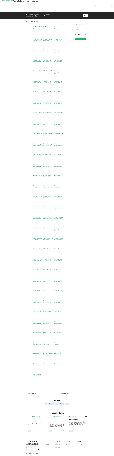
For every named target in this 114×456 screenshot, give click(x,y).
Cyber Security (51, 403)
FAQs (67, 446)
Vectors (37, 1)
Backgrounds (57, 444)
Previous (85, 416)
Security (67, 403)
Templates (33, 1)
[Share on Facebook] (82, 15)
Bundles (47, 444)
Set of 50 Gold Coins (52, 419)
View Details (43, 430)
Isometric (36, 16)
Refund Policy (68, 444)
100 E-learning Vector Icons (33, 419)
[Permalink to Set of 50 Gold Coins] (57, 416)
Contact (78, 446)
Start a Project (79, 444)
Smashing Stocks (17, 0)
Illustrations (28, 1)
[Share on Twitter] (83, 15)
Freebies (47, 442)
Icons (24, 1)
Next (86, 416)
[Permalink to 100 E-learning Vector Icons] (36, 416)
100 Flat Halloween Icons (73, 419)
